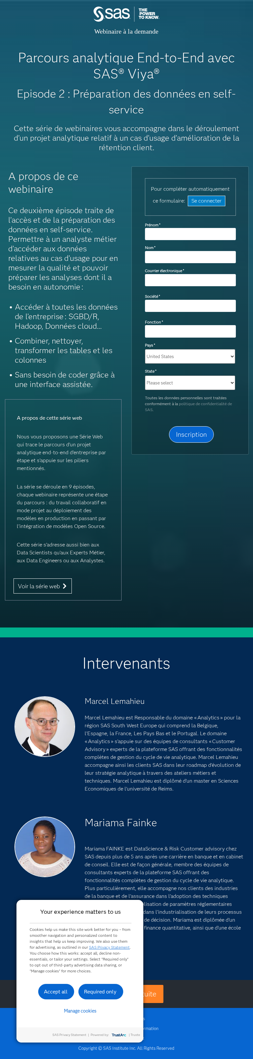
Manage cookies (80, 1011)
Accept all (56, 992)
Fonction (154, 322)
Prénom (152, 224)
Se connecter (206, 201)
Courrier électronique (164, 270)
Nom (150, 247)
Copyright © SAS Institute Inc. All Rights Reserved (126, 1048)
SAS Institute (126, 21)
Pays (150, 345)
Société (152, 296)
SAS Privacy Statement (109, 947)
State (150, 371)
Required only (100, 992)
